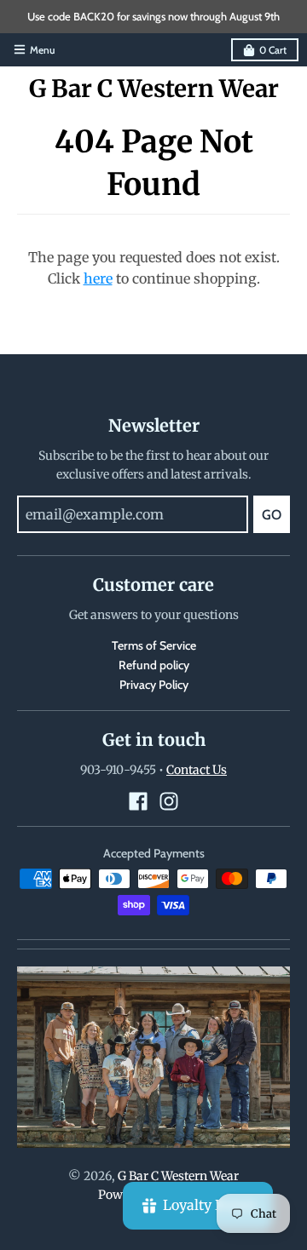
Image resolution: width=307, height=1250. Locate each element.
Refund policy (154, 665)
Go (271, 515)
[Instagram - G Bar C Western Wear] (169, 801)
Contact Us (196, 769)
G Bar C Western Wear (154, 88)
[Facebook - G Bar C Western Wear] (138, 801)
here (98, 278)
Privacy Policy (153, 684)
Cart (273, 49)
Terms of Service (154, 645)
